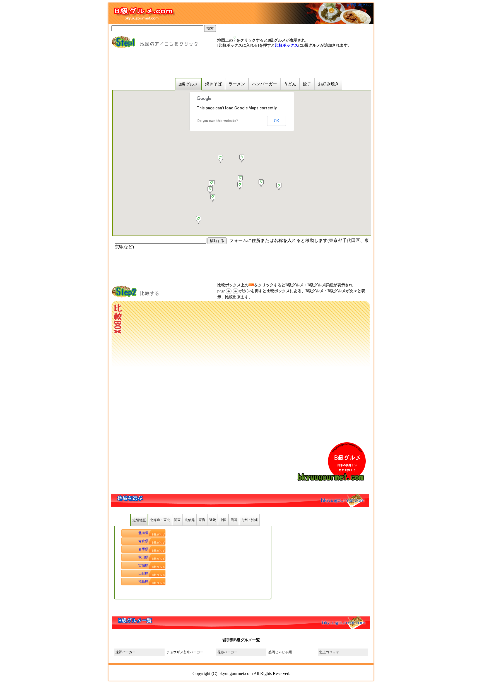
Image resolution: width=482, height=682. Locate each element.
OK (276, 121)
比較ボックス (286, 45)
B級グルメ (188, 84)
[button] (212, 198)
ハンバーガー (264, 84)
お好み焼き (328, 84)
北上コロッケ (331, 652)
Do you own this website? (217, 121)
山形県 (143, 573)
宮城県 (143, 565)
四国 (233, 520)
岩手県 (143, 549)
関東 (177, 520)
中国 (223, 520)
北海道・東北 (160, 520)
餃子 (307, 84)
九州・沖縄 (249, 520)
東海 (202, 520)
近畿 (212, 520)
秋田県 (143, 557)
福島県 (143, 581)
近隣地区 (139, 520)
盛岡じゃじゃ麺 (280, 652)
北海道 (143, 533)
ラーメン (236, 84)
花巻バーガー (227, 652)
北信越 (190, 520)
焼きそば (213, 84)
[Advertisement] (218, 63)
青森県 (143, 541)
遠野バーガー (125, 652)
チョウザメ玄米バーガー (185, 652)
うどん (290, 84)
